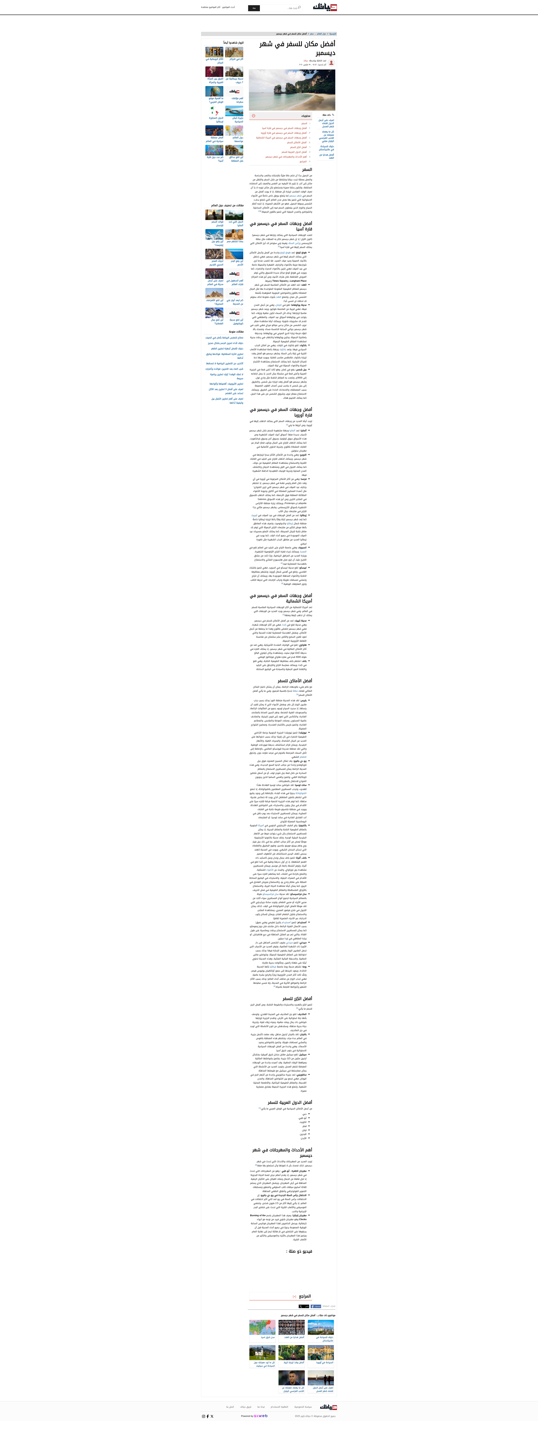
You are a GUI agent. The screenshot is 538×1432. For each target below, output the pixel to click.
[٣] (279, 246)
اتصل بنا (230, 1407)
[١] (260, 211)
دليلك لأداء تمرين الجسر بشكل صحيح (225, 343)
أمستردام (286, 922)
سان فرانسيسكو (271, 894)
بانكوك (282, 349)
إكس (307, 1306)
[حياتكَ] (325, 7)
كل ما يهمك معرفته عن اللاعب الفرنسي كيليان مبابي (326, 136)
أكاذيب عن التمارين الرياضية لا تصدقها (224, 364)
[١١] (256, 1164)
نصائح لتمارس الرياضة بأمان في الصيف (224, 338)
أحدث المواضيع (228, 7)
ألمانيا (292, 430)
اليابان (279, 305)
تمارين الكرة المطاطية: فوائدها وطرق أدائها (224, 356)
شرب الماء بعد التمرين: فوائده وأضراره (224, 369)
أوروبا (254, 515)
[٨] (274, 986)
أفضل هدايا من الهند (326, 156)
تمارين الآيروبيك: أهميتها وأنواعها (226, 384)
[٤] (287, 424)
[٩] (297, 1008)
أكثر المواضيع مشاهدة (210, 7)
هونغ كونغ (285, 252)
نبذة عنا (261, 1407)
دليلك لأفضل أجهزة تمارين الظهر (227, 349)
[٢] (259, 211)
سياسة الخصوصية (303, 1407)
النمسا (303, 551)
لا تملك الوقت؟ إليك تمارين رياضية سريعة (226, 376)
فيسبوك (317, 1306)
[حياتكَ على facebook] (208, 1416)
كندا (284, 625)
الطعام (303, 757)
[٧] (297, 694)
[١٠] (260, 1108)
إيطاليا (290, 523)
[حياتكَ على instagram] (203, 1416)
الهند (278, 297)
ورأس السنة (295, 243)
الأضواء (269, 870)
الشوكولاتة (301, 793)
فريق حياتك (245, 1407)
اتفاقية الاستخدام (279, 1407)
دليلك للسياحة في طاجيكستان (326, 148)
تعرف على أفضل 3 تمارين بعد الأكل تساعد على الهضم (226, 391)
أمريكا (261, 825)
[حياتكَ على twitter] (212, 1416)
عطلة (295, 691)
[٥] (282, 563)
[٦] (283, 614)
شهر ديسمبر (295, 196)
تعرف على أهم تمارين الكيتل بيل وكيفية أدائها (227, 401)
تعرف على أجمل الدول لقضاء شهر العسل (326, 123)
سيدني (289, 942)
